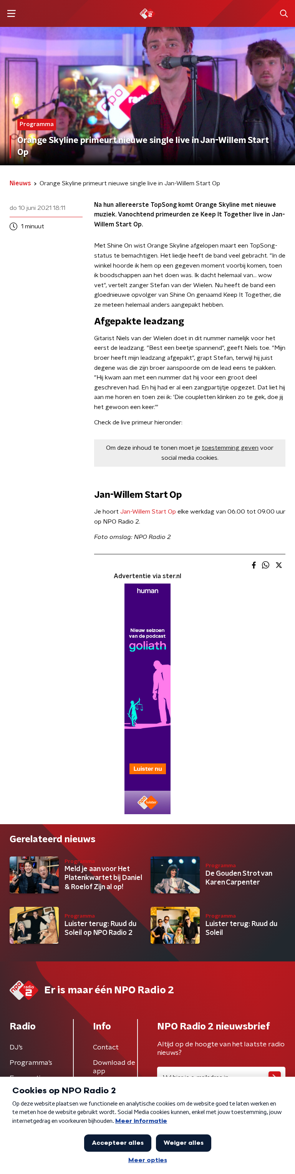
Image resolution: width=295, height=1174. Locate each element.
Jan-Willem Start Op (148, 512)
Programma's (31, 1062)
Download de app (114, 1067)
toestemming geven (230, 448)
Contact (106, 1047)
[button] (11, 14)
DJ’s (16, 1047)
